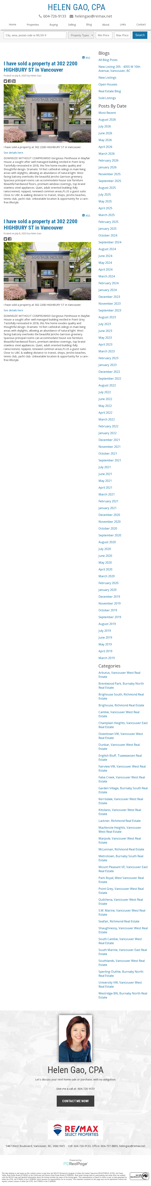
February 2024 (108, 283)
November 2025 (110, 174)
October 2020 (108, 528)
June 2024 (105, 256)
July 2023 (105, 324)
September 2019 (110, 617)
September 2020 (110, 535)
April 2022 (105, 413)
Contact (141, 24)
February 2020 (108, 583)
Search (140, 35)
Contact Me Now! (75, 1101)
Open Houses (108, 84)
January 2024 (108, 290)
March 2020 (107, 576)
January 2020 (108, 590)
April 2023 (105, 344)
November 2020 (110, 522)
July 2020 (105, 549)
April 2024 (105, 269)
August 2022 (107, 385)
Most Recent (107, 113)
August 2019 (107, 624)
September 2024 (110, 242)
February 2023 (108, 358)
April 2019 (105, 651)
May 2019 (105, 644)
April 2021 (105, 488)
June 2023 (105, 331)
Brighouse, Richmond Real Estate (121, 705)
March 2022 (107, 419)
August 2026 (107, 120)
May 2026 (105, 140)
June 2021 (105, 474)
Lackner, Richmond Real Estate (120, 821)
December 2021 (109, 440)
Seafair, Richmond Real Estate (119, 921)
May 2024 (105, 263)
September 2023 (110, 310)
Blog (89, 24)
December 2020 (109, 515)
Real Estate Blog (110, 91)
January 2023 (108, 365)
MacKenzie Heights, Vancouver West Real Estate (120, 830)
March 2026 (107, 154)
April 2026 (105, 147)
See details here (13, 152)
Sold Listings (107, 98)
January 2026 (108, 167)
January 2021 (108, 508)
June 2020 (105, 556)
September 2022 (110, 378)
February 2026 (108, 160)
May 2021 (105, 481)
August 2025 (107, 188)
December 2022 (109, 372)
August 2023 (107, 317)
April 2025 (105, 208)
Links (123, 24)
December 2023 (109, 297)
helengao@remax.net (132, 1146)
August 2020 (107, 542)
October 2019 (108, 610)
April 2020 (105, 569)
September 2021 (110, 460)
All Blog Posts (108, 60)
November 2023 (110, 304)
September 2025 (110, 181)
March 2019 (107, 658)
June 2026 (105, 133)
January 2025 (108, 229)
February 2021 (108, 501)
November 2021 (110, 447)
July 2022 (105, 392)
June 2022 (105, 399)
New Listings (107, 78)
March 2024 (107, 276)
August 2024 (107, 249)
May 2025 (105, 201)
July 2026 (105, 126)
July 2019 (105, 631)
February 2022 (108, 426)
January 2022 (108, 433)
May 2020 (105, 562)
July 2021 (105, 467)
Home (12, 24)
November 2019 (110, 603)
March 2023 (107, 351)
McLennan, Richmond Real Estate (121, 849)
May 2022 (105, 406)
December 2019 (109, 597)
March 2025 (107, 215)
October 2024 (108, 235)
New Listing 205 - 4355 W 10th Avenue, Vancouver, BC (119, 69)
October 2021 (108, 453)
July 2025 (105, 194)
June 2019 (105, 637)
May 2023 (105, 338)
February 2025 (108, 222)
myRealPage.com (75, 1164)
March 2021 (107, 494)
